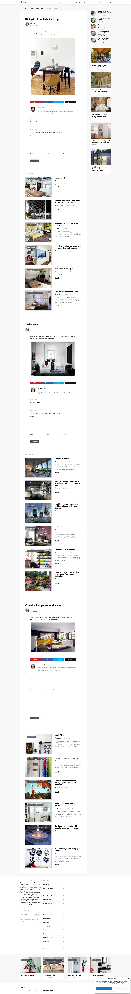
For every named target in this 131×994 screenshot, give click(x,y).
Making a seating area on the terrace (66, 224)
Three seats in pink (50, 975)
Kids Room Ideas (46, 918)
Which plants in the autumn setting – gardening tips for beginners (65, 782)
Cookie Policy (112, 991)
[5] (93, 40)
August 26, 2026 (101, 29)
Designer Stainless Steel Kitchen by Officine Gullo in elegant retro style (68, 483)
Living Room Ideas (40, 270)
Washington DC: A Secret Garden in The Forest (99, 66)
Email (48, 153)
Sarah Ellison (60, 735)
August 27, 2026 (101, 15)
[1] (93, 13)
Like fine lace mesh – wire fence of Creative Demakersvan (67, 201)
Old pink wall (60, 527)
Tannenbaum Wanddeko (28, 975)
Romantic (38, 402)
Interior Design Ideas (47, 2)
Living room (32, 402)
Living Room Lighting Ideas (48, 937)
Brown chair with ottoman (65, 549)
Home (21, 8)
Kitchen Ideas (39, 179)
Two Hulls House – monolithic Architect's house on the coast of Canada (67, 506)
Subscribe (37, 914)
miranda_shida (33, 329)
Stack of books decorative (99, 975)
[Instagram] (101, 2)
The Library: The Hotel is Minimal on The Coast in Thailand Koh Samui (99, 168)
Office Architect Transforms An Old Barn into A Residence (100, 90)
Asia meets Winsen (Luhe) (65, 269)
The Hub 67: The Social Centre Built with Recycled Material (104, 40)
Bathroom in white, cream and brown (67, 804)
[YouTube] (107, 2)
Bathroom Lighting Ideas (48, 888)
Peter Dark (32, 23)
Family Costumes (39, 121)
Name (32, 153)
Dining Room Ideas (39, 8)
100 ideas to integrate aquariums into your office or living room (68, 247)
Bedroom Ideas (46, 892)
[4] (93, 33)
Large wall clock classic (74, 975)
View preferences (120, 989)
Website (64, 153)
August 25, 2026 (101, 42)
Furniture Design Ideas (57, 2)
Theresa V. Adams (59, 205)
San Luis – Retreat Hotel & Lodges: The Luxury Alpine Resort (99, 116)
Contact (51, 990)
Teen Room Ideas (46, 945)
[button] (128, 978)
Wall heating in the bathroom (66, 291)
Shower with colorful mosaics (66, 758)
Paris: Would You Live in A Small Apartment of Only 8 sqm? (104, 13)
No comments (34, 25)
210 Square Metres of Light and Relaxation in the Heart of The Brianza (101, 142)
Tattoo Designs (46, 941)
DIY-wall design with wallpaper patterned (67, 850)
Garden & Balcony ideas (69, 2)
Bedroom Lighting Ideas (48, 895)
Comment (32, 135)
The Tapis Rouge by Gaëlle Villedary (104, 18)
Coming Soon (89, 2)
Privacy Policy (46, 990)
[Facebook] (104, 2)
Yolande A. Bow (59, 251)
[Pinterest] (98, 2)
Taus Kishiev (58, 579)
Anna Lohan (58, 228)
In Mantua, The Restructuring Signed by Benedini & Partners (103, 26)
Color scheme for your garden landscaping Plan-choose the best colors (67, 574)
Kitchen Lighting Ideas (47, 926)
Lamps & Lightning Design (80, 2)
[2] (93, 20)
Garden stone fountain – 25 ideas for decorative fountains (66, 827)
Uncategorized (46, 949)
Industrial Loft (60, 178)
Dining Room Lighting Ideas (48, 903)
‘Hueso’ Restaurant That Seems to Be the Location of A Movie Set (104, 33)
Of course (36, 679)
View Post (57, 186)
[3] (93, 26)
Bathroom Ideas (30, 293)
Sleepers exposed (62, 458)
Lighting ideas (46, 930)
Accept (104, 989)
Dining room (33, 121)
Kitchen (32, 679)
